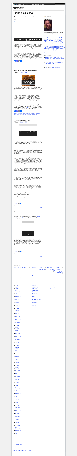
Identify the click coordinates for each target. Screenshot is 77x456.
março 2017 (17, 290)
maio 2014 (17, 328)
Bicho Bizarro (57, 39)
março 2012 (17, 368)
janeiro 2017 (17, 293)
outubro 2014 (17, 322)
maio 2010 (17, 402)
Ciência (45, 41)
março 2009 (17, 424)
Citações (61, 40)
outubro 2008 (17, 431)
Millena (46, 67)
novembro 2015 (18, 302)
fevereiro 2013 (17, 351)
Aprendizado (49, 39)
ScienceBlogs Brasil (21, 4)
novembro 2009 (18, 411)
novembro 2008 (18, 430)
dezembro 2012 (18, 354)
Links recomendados (58, 12)
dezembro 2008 (18, 428)
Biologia (60, 39)
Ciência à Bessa (16, 444)
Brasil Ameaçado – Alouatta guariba (24, 16)
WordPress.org (51, 288)
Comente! (26, 18)
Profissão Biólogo (55, 49)
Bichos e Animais (16, 123)
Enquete (45, 46)
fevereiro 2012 (17, 370)
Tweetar (41, 66)
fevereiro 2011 (17, 388)
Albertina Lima (15, 113)
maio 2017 (17, 287)
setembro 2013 (17, 341)
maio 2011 (17, 384)
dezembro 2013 (18, 336)
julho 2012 (17, 362)
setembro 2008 (17, 433)
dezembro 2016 (18, 294)
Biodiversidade (41, 267)
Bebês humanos (16, 267)
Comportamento (42, 269)
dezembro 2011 (17, 373)
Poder (44, 49)
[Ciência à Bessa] (23, 14)
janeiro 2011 (17, 390)
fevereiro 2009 (17, 425)
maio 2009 (17, 421)
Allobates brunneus (20, 113)
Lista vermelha (47, 48)
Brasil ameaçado (35, 113)
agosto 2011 (17, 379)
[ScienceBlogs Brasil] (19, 8)
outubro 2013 (17, 339)
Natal (51, 48)
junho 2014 (17, 327)
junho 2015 (17, 310)
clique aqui (27, 107)
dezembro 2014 (18, 319)
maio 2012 (17, 365)
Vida (33, 4)
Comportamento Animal (21, 123)
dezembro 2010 (18, 391)
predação (47, 49)
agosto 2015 (17, 307)
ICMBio (25, 114)
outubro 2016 (17, 297)
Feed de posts (51, 285)
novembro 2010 (18, 393)
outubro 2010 (17, 394)
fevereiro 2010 (17, 407)
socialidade (60, 50)
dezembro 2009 (18, 410)
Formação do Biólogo (60, 46)
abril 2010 (17, 404)
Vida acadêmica (58, 275)
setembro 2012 (17, 359)
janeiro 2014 (17, 334)
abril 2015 (17, 313)
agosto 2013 (17, 342)
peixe (52, 48)
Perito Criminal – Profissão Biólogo (54, 67)
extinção (23, 114)
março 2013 (17, 350)
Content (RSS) (21, 444)
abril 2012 (16, 367)
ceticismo (55, 40)
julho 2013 (17, 344)
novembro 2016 (18, 296)
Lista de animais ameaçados (30, 114)
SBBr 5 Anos (55, 50)
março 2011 (17, 387)
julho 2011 (17, 381)
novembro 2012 (17, 356)
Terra (30, 4)
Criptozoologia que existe (18, 276)
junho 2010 (17, 401)
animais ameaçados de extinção (29, 113)
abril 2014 (17, 330)
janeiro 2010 (17, 408)
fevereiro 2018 (17, 284)
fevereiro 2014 (17, 333)
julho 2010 (17, 399)
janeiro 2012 (17, 371)
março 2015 (17, 314)
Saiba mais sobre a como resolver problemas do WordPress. (23, 450)
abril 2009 (17, 422)
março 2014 (17, 331)
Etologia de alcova (26, 123)
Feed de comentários (52, 287)
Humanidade (37, 4)
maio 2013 (17, 347)
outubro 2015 (17, 304)
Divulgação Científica (25, 275)
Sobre (52, 12)
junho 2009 (17, 419)
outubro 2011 (17, 376)
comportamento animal (57, 41)
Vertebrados (30, 123)
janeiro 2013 (17, 353)
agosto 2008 (17, 434)
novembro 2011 (17, 374)
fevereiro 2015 (17, 316)
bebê (53, 39)
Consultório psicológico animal (60, 272)
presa (51, 49)
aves (51, 39)
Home (48, 12)
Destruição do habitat (19, 114)
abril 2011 (16, 385)
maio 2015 (17, 311)
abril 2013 (17, 348)
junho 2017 (17, 285)
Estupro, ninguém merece (49, 63)
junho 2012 (17, 364)
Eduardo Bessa (21, 18)
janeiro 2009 (17, 427)
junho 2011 (17, 382)
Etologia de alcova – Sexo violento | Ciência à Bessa (54, 62)
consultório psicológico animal (55, 43)
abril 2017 (16, 288)
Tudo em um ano (51, 52)
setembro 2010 (17, 396)
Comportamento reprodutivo (49, 42)
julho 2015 (17, 308)
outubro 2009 (17, 413)
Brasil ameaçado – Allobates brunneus (25, 70)
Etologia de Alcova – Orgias (22, 120)
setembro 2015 (17, 305)
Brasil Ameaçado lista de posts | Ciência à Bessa (53, 57)
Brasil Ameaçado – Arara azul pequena (25, 212)
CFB (57, 40)
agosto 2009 (17, 416)
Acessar (50, 284)
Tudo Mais (42, 4)
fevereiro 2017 (17, 291)
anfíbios (24, 113)
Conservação (58, 269)
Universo (26, 4)
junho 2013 (17, 345)
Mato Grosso (35, 114)
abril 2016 (17, 299)
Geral (40, 275)
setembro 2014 (17, 324)
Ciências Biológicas (50, 41)
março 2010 (17, 405)
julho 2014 (17, 325)
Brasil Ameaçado (50, 267)
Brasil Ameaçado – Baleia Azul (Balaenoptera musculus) (54, 58)
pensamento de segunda (58, 48)
